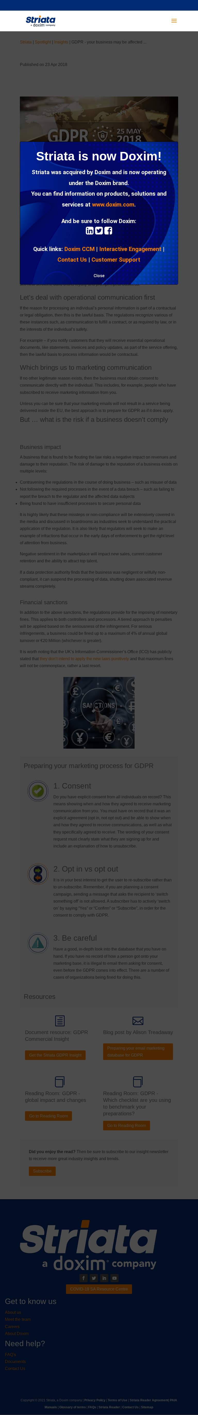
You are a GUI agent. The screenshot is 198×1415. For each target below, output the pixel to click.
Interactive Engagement (130, 249)
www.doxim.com (113, 204)
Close (99, 275)
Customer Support (116, 259)
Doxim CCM (79, 249)
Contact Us (72, 259)
